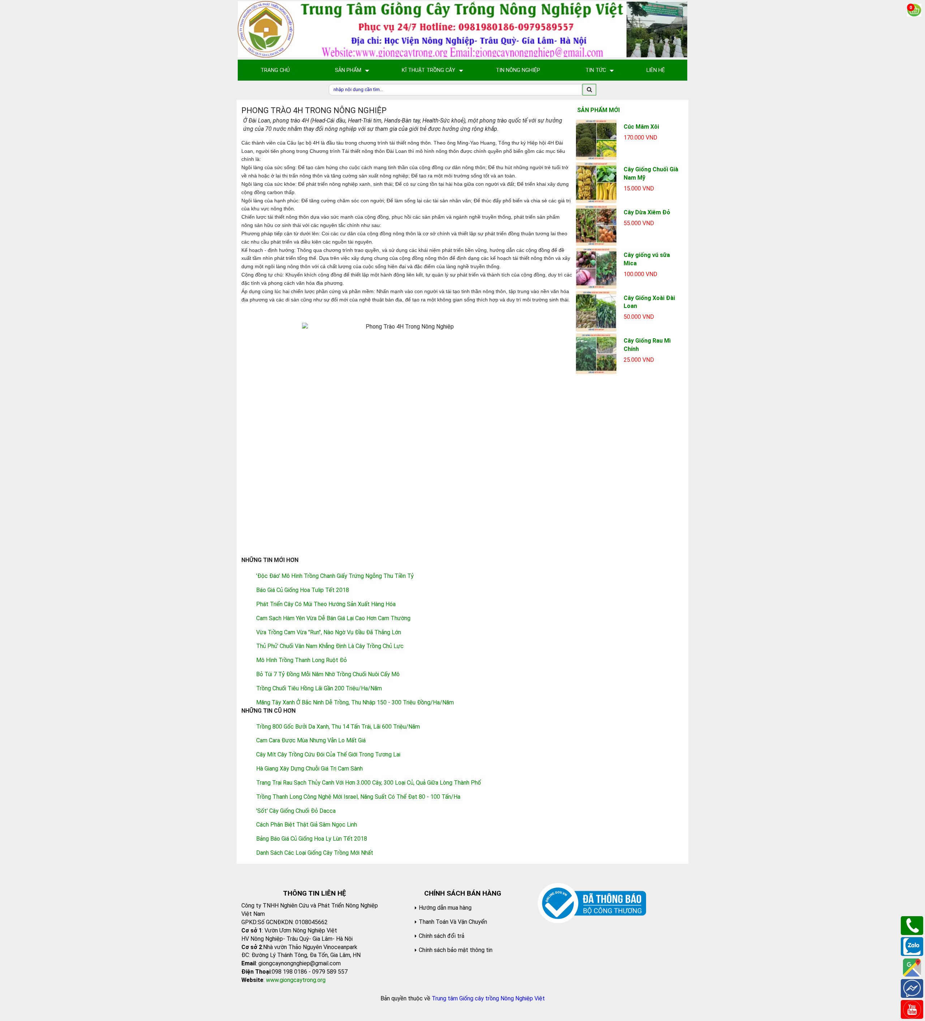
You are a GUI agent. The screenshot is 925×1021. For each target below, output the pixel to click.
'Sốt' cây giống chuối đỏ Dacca (296, 810)
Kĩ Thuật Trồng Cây (428, 70)
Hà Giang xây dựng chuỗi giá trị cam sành (309, 768)
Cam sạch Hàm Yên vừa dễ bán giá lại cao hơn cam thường (333, 618)
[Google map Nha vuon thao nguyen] (912, 967)
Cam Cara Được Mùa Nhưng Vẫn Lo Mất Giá (311, 740)
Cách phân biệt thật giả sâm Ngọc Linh (306, 824)
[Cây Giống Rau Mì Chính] (596, 353)
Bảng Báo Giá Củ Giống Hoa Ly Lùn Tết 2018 (311, 838)
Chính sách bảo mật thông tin (455, 950)
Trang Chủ (275, 70)
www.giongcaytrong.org (296, 980)
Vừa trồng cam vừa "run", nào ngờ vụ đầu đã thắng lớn (328, 632)
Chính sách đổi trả (441, 935)
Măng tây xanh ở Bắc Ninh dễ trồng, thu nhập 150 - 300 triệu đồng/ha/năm (355, 702)
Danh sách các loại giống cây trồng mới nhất (314, 852)
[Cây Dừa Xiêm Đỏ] (596, 225)
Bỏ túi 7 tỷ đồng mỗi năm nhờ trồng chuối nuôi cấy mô (328, 674)
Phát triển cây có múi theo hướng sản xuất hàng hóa (326, 604)
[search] (589, 89)
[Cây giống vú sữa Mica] (596, 268)
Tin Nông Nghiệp (518, 70)
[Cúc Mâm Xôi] (596, 139)
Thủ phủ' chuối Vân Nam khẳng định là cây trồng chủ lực (330, 646)
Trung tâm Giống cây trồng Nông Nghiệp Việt (488, 998)
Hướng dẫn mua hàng (445, 907)
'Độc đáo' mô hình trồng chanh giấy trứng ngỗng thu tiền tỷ (335, 575)
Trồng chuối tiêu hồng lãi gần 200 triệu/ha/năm (319, 688)
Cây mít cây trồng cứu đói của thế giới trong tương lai (328, 754)
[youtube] (912, 1008)
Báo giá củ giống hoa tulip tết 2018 (302, 590)
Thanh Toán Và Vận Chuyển (453, 921)
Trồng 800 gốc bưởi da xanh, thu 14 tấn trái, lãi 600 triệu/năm (338, 726)
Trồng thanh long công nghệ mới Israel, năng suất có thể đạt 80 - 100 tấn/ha (358, 796)
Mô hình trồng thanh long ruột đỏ (301, 660)
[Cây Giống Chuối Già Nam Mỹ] (596, 182)
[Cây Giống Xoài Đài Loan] (596, 310)
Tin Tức (595, 70)
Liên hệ (655, 70)
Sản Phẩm (348, 70)
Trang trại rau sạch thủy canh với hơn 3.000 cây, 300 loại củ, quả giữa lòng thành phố (368, 782)
